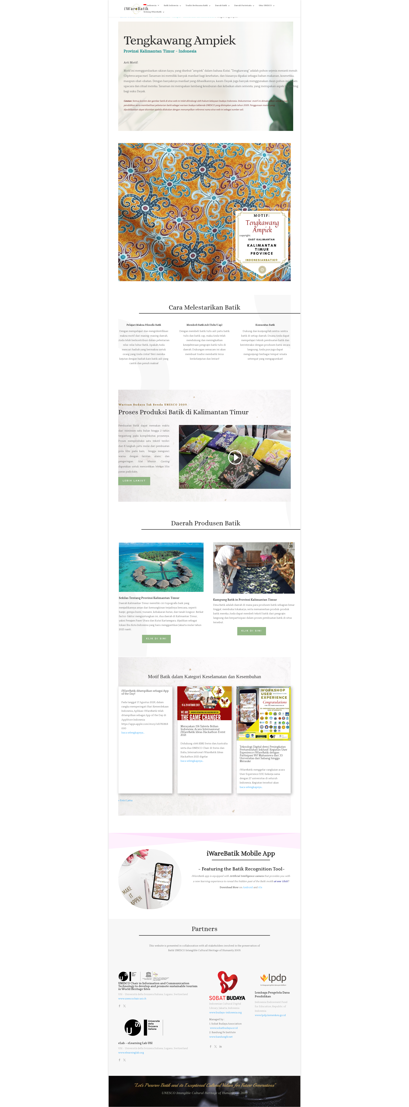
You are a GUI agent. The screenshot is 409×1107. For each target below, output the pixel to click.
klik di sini (156, 638)
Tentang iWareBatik (152, 12)
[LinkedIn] (220, 1047)
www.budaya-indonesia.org (225, 1012)
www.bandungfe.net (221, 1036)
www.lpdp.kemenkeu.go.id (270, 1015)
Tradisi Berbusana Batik (197, 5)
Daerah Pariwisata (242, 5)
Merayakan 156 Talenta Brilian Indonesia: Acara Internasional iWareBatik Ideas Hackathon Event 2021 (203, 731)
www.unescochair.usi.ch (132, 998)
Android (248, 887)
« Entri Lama (125, 800)
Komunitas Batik (265, 325)
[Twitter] (124, 1006)
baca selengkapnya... (133, 732)
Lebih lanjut (134, 480)
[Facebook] (119, 1006)
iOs (260, 887)
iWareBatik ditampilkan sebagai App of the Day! (145, 692)
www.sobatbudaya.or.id (224, 1028)
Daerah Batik (221, 5)
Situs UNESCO (265, 5)
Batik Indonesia (171, 5)
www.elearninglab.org (131, 1052)
